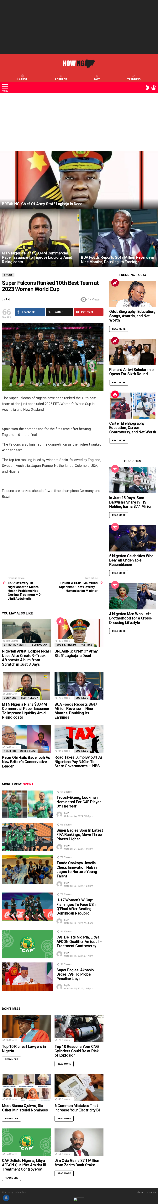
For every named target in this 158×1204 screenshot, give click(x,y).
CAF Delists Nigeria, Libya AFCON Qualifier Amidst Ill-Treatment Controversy (79, 941)
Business (10, 697)
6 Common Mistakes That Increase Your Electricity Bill (78, 1107)
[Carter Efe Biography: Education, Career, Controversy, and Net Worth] (132, 405)
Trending (134, 79)
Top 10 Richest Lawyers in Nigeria (24, 1048)
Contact (151, 1192)
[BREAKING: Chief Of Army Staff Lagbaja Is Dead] (79, 180)
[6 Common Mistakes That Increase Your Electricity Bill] (79, 1087)
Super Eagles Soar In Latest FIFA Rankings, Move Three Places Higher (79, 834)
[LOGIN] (153, 88)
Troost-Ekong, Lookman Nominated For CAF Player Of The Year (78, 801)
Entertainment (15, 644)
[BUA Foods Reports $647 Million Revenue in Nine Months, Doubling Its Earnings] (118, 238)
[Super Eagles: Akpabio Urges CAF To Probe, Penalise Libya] (27, 976)
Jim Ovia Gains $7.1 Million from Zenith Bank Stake (77, 1162)
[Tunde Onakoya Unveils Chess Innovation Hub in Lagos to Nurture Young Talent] (27, 869)
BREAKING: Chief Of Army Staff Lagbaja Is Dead (76, 653)
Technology (39, 644)
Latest (22, 79)
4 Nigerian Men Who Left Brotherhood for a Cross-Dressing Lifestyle (130, 618)
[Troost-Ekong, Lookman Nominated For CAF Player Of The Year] (27, 804)
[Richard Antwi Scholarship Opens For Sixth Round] (132, 352)
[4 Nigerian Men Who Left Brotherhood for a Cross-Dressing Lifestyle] (132, 596)
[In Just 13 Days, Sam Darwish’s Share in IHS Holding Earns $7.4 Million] (132, 480)
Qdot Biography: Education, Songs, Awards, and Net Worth (132, 315)
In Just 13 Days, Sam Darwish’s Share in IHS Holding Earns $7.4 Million (130, 502)
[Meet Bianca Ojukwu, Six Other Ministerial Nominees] (26, 1087)
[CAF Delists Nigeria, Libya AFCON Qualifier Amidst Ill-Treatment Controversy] (27, 944)
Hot (97, 79)
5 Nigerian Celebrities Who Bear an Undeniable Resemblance (131, 560)
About (140, 1192)
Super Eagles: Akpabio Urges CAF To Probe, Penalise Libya (75, 974)
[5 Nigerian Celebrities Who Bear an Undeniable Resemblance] (132, 538)
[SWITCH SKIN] (147, 88)
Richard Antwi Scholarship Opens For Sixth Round (131, 371)
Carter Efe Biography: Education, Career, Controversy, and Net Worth (132, 427)
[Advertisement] (79, 27)
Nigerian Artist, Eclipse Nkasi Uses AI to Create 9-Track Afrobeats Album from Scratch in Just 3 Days (26, 658)
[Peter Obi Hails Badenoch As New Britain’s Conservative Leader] (26, 739)
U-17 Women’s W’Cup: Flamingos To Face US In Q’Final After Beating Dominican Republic (76, 907)
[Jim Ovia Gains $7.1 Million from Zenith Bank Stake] (79, 1142)
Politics (86, 644)
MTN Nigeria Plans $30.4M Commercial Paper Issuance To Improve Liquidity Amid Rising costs (25, 711)
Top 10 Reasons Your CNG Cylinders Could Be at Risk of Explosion (77, 1051)
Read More (11, 1059)
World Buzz (28, 751)
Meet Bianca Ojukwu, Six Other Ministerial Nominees (25, 1107)
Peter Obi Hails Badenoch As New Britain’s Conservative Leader (26, 761)
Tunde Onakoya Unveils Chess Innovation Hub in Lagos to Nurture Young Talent (76, 869)
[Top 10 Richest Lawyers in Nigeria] (26, 1028)
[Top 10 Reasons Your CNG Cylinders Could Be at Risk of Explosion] (79, 1028)
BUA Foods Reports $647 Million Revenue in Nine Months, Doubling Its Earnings (76, 711)
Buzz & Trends (66, 644)
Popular (61, 79)
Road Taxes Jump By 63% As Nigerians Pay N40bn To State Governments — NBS (79, 761)
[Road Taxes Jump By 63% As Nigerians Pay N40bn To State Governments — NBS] (79, 739)
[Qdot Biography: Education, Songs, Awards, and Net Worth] (132, 294)
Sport (28, 784)
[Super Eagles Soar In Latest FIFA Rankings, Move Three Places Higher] (27, 837)
